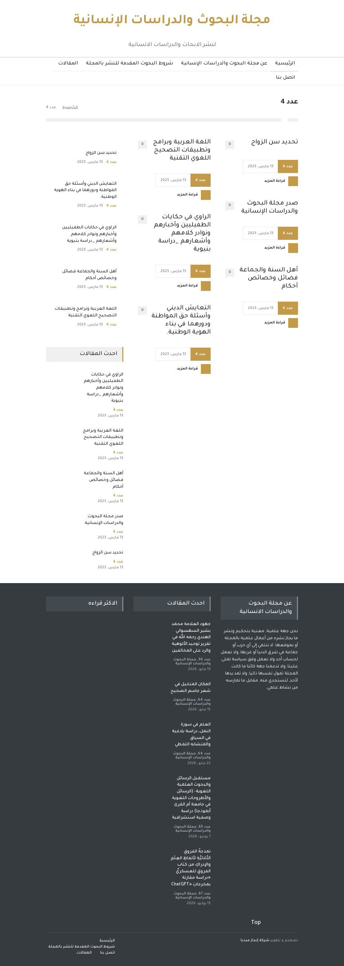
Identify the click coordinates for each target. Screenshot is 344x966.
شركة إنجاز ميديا (255, 940)
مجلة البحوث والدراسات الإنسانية (172, 21)
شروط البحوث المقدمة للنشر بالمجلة (129, 64)
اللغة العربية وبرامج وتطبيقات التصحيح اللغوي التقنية (182, 150)
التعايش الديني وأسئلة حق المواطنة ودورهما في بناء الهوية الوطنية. (181, 320)
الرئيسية (285, 64)
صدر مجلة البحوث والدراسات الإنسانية (269, 207)
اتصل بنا (285, 78)
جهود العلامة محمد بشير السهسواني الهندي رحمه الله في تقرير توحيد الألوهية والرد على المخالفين (191, 637)
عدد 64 (204, 700)
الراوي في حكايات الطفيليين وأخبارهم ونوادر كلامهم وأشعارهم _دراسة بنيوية (182, 233)
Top (256, 923)
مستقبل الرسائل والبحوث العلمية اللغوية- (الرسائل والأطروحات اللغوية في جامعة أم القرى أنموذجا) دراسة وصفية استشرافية (191, 798)
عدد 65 (205, 827)
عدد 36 (204, 660)
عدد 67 (205, 894)
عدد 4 (288, 167)
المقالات (68, 64)
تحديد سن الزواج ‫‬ (274, 142)
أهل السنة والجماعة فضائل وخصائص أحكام (269, 278)
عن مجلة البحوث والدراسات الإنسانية (224, 64)
